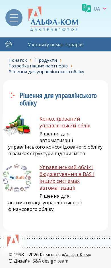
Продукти (46, 60)
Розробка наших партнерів (38, 66)
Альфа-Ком (76, 254)
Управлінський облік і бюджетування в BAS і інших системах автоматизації (67, 177)
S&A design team (50, 261)
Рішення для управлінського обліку (46, 71)
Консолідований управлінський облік (65, 122)
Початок (18, 60)
